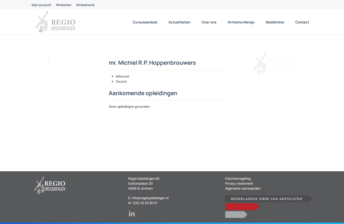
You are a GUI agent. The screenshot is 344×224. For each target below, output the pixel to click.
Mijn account (41, 5)
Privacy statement (239, 183)
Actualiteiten (179, 22)
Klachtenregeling (238, 178)
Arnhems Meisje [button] (241, 22)
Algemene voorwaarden (242, 188)
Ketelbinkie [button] (275, 22)
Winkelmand (85, 5)
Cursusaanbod (145, 22)
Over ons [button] (209, 22)
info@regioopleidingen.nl (150, 198)
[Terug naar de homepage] (55, 22)
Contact (302, 22)
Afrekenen (63, 5)
